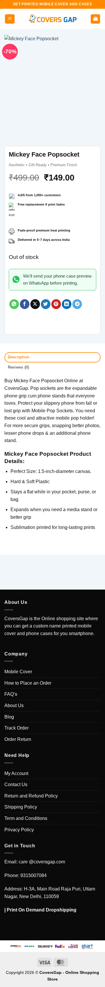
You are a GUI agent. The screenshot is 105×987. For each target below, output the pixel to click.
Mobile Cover (18, 671)
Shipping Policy (20, 806)
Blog (9, 716)
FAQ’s (10, 694)
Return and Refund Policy (31, 795)
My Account (16, 773)
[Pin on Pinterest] (56, 304)
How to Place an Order (27, 683)
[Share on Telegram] (77, 304)
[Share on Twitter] (45, 304)
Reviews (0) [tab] (18, 367)
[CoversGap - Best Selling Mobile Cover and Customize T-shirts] (52, 19)
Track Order (16, 727)
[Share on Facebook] (24, 304)
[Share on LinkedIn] (66, 304)
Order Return (17, 739)
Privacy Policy (19, 829)
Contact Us (15, 784)
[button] (10, 19)
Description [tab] (18, 357)
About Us (14, 705)
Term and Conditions (25, 818)
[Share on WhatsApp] (14, 304)
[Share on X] (35, 304)
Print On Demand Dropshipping (41, 909)
